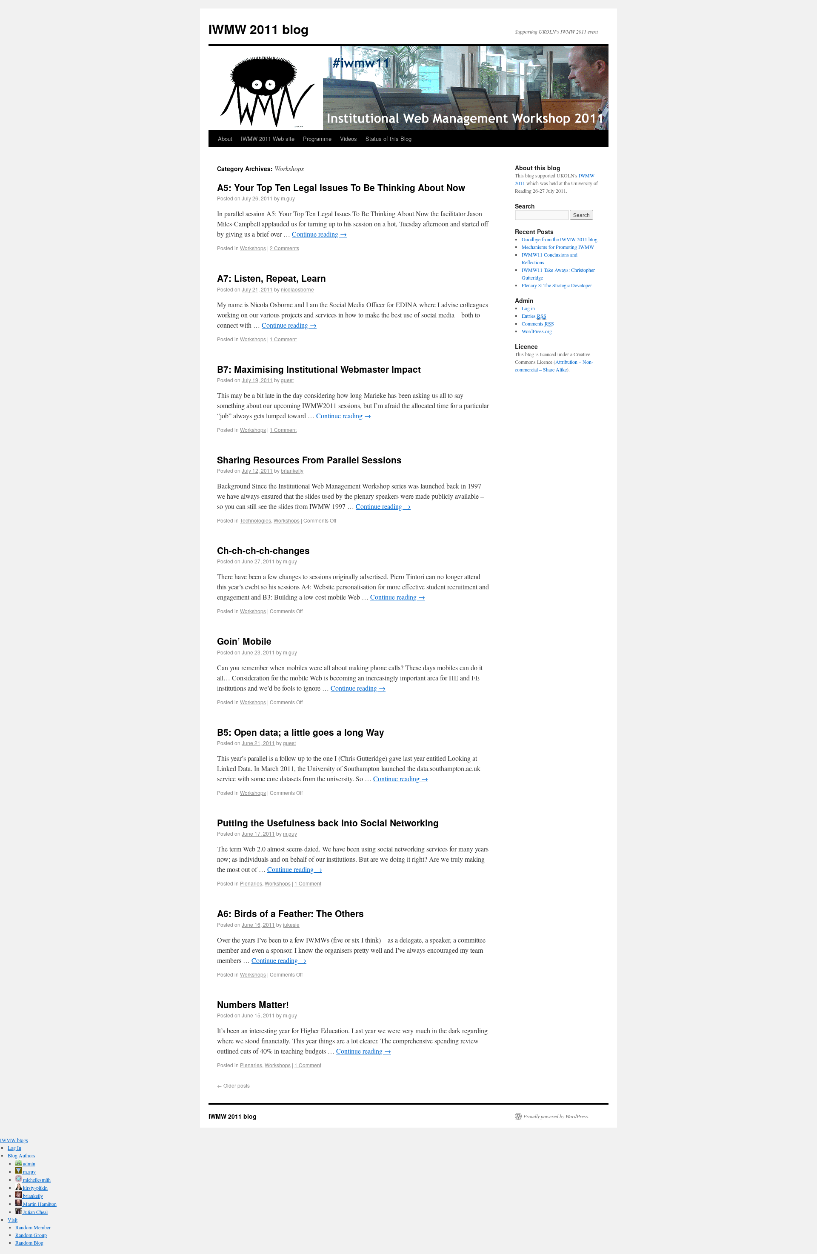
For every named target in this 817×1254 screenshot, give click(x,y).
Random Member (33, 1227)
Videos (348, 138)
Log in (528, 308)
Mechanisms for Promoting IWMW (558, 246)
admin (28, 1163)
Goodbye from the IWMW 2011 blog (559, 239)
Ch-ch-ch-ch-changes (263, 550)
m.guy (288, 198)
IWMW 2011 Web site (267, 138)
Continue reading (319, 233)
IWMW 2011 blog (259, 29)
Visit (12, 1219)
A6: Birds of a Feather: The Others (290, 913)
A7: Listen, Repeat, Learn (271, 277)
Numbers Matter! (253, 1004)
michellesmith (36, 1179)
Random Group (31, 1234)
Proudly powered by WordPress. (556, 1116)
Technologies (255, 520)
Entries (534, 315)
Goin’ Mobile (244, 640)
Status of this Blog (388, 138)
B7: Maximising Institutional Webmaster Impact (319, 369)
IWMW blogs (14, 1140)
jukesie (291, 924)
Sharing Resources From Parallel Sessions (309, 459)
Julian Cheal (35, 1211)
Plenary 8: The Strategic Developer (557, 285)
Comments (538, 323)
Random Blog (29, 1242)
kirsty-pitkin (35, 1187)
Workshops (253, 247)
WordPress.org (537, 331)
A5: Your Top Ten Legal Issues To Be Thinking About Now (341, 187)
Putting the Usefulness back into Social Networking (328, 822)
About (225, 138)
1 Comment (283, 339)
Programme (317, 138)
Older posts (233, 1085)
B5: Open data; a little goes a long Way (300, 732)
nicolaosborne (297, 289)
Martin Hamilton (39, 1203)
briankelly (292, 470)
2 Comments (284, 247)
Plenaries (251, 883)
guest (287, 379)
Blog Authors (21, 1155)
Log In (14, 1147)
